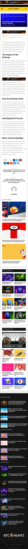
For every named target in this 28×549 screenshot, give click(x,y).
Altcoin (4, 19)
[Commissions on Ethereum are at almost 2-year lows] (4, 515)
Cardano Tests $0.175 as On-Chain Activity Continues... (7, 322)
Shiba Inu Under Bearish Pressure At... (19, 374)
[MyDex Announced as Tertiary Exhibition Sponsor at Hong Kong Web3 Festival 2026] (4, 410)
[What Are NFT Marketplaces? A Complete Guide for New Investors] (4, 458)
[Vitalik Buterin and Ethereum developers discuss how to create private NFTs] (4, 508)
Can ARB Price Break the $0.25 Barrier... (7, 283)
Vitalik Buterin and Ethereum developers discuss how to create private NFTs (16, 508)
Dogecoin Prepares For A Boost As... (19, 359)
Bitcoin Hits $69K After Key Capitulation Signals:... (19, 308)
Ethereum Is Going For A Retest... (19, 387)
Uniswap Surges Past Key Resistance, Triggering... (8, 374)
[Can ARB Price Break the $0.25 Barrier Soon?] (8, 277)
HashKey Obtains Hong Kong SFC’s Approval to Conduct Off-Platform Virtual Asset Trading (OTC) (14, 181)
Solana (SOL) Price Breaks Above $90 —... (7, 295)
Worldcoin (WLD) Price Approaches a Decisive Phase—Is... (19, 322)
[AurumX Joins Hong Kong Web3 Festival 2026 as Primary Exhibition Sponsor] (4, 418)
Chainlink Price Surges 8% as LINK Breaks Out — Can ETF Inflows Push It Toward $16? (17, 490)
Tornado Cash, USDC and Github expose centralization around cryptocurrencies (16, 523)
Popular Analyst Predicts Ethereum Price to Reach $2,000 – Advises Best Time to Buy (14, 171)
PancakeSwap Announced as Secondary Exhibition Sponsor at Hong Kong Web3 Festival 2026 (17, 425)
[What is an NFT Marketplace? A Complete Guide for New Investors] (4, 435)
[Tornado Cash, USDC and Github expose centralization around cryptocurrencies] (4, 523)
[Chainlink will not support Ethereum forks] (4, 500)
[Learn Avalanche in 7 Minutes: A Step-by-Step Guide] (4, 443)
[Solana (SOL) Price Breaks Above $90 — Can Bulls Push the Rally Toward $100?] (8, 289)
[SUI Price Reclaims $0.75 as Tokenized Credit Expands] (8, 302)
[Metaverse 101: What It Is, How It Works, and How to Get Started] (4, 450)
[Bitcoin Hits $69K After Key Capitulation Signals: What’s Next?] (20, 302)
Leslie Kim (5, 25)
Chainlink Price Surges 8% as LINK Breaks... (19, 295)
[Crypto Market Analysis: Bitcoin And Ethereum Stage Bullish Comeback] (14, 340)
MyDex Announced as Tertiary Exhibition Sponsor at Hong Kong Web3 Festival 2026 (17, 410)
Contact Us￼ (10, 547)
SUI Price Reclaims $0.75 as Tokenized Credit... (6, 308)
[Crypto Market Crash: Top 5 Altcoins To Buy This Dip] (8, 353)
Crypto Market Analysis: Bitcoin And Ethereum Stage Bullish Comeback (13, 345)
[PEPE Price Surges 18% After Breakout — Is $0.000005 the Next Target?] (20, 277)
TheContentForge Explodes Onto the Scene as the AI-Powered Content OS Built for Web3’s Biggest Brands (17, 403)
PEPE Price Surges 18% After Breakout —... (20, 283)
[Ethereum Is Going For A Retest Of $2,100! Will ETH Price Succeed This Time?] (20, 381)
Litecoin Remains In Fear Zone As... (7, 387)
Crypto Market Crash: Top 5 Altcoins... (6, 360)
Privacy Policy (16, 547)
